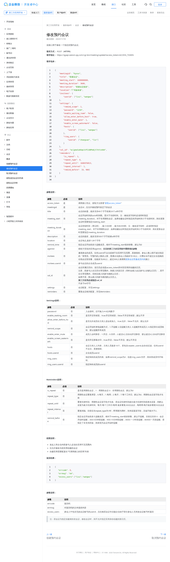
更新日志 (160, 12)
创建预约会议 (12, 163)
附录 (152, 12)
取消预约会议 (12, 173)
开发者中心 (31, 4)
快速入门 (35, 12)
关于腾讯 (79, 552)
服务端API (48, 12)
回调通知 (10, 187)
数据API (73, 12)
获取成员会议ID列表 (14, 178)
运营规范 (130, 12)
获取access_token (113, 203)
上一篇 (49, 534)
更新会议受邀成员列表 (135, 259)
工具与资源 (142, 12)
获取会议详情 (12, 183)
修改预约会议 (12, 168)
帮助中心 (97, 552)
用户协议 (88, 552)
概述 (8, 159)
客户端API (61, 12)
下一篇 (163, 534)
